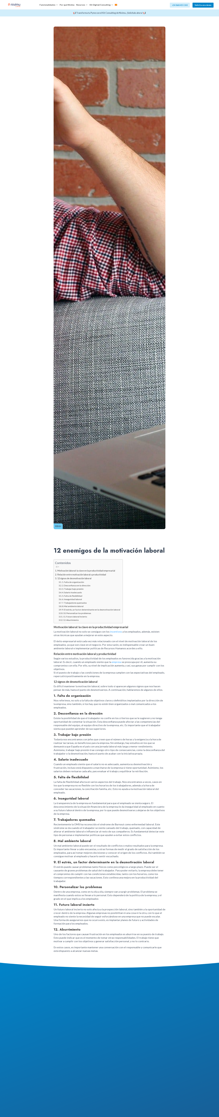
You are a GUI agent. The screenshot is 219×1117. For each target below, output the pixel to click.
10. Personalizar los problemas (77, 613)
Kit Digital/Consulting (100, 5)
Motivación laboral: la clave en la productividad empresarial (86, 570)
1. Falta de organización (73, 582)
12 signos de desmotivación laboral (74, 578)
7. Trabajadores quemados (74, 603)
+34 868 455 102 (180, 5)
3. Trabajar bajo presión (73, 589)
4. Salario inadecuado (72, 592)
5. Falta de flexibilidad (72, 596)
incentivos (116, 631)
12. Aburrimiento (71, 620)
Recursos (80, 5)
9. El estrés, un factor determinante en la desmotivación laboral (91, 609)
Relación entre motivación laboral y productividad (81, 574)
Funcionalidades (47, 5)
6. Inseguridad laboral (72, 599)
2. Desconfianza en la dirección (76, 585)
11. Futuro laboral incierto (75, 616)
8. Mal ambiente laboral (73, 606)
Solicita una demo (203, 5)
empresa (116, 661)
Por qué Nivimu (67, 5)
